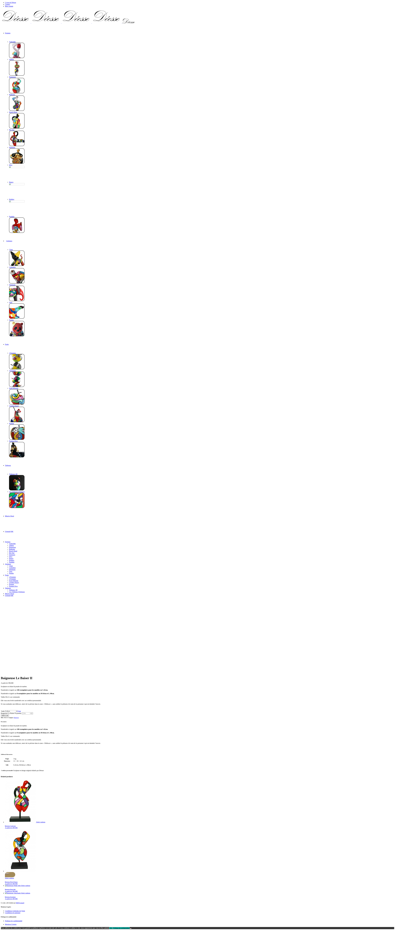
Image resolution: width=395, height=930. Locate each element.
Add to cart (5, 715)
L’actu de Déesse (10, 2)
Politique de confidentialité (13, 921)
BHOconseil (20, 903)
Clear (19, 711)
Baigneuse (16, 717)
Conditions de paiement (12, 913)
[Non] (130, 928)
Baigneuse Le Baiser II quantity (11, 713)
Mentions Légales (10, 924)
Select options (40, 822)
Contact (7, 4)
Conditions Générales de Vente (15, 911)
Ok (111, 928)
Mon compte (9, 6)
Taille (3, 711)
